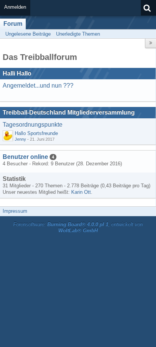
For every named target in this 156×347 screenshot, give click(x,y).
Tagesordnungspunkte (32, 124)
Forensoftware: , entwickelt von (78, 227)
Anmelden (15, 7)
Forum (12, 23)
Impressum (15, 211)
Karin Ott (81, 192)
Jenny (20, 139)
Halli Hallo (17, 73)
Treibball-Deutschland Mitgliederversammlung (69, 112)
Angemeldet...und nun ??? (38, 85)
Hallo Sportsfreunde (36, 133)
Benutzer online (25, 157)
